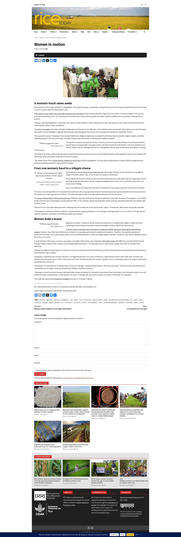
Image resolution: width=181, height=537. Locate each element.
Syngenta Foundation (62, 279)
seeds (100, 302)
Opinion (74, 32)
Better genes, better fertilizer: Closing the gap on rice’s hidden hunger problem (104, 468)
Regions (104, 32)
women (141, 302)
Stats (89, 32)
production (38, 302)
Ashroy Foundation (44, 129)
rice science (77, 302)
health (105, 300)
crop (71, 300)
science (84, 302)
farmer (76, 300)
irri (131, 300)
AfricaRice (42, 300)
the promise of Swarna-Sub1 (93, 172)
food (80, 300)
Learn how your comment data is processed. (77, 378)
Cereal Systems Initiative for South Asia (66, 161)
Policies (52, 32)
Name (37, 348)
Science (43, 32)
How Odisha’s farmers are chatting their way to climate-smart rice (133, 468)
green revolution (97, 300)
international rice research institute (119, 300)
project (51, 302)
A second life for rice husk (137, 307)
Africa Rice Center (109, 241)
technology (129, 302)
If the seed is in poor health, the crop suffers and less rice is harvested (59, 114)
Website (37, 363)
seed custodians (92, 302)
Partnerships (63, 32)
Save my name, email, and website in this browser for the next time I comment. (63, 370)
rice (62, 302)
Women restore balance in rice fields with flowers (53, 307)
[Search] (144, 32)
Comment (38, 322)
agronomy (57, 300)
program (45, 302)
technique (121, 302)
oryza (140, 300)
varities (136, 302)
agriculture (49, 300)
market (135, 300)
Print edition (132, 32)
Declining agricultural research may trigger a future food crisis (76, 431)
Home (36, 32)
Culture (95, 32)
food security (87, 300)
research (57, 302)
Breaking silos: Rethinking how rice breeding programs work (76, 468)
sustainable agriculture (110, 302)
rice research (68, 302)
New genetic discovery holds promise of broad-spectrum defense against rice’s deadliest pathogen (47, 468)
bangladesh (64, 300)
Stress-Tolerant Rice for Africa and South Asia (53, 198)
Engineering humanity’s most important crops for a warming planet (47, 431)
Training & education (118, 32)
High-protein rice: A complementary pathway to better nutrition (47, 397)
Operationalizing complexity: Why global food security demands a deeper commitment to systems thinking (133, 397)
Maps (82, 32)
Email (36, 355)
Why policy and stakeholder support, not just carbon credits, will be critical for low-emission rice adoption (76, 397)
